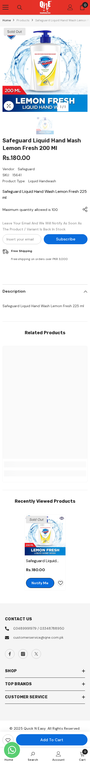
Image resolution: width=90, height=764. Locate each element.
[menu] (5, 7)
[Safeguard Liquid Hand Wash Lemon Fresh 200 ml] (45, 535)
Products (23, 20)
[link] (45, 464)
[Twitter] (36, 654)
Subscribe (65, 239)
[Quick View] (62, 518)
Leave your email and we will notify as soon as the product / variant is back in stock (42, 226)
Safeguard (26, 169)
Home (6, 20)
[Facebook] (9, 654)
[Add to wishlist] (8, 739)
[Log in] (70, 7)
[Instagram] (23, 654)
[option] (45, 69)
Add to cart (51, 739)
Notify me (40, 583)
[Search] (20, 8)
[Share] (84, 209)
